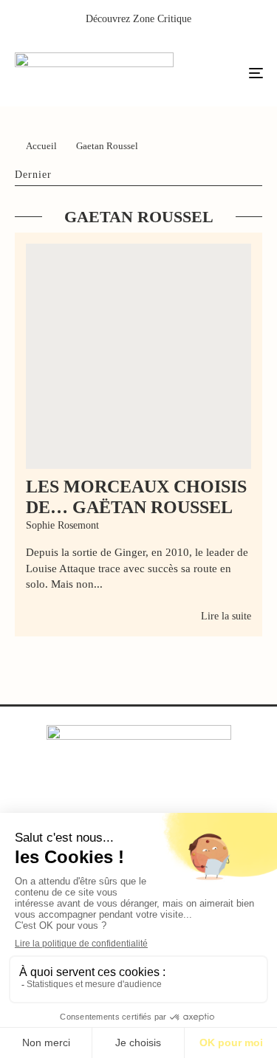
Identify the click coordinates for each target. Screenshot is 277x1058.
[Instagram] (138, 798)
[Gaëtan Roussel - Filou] (138, 356)
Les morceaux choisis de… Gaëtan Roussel (136, 497)
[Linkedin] (169, 798)
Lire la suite (226, 616)
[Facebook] (78, 798)
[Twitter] (108, 798)
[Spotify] (199, 798)
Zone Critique (162, 18)
